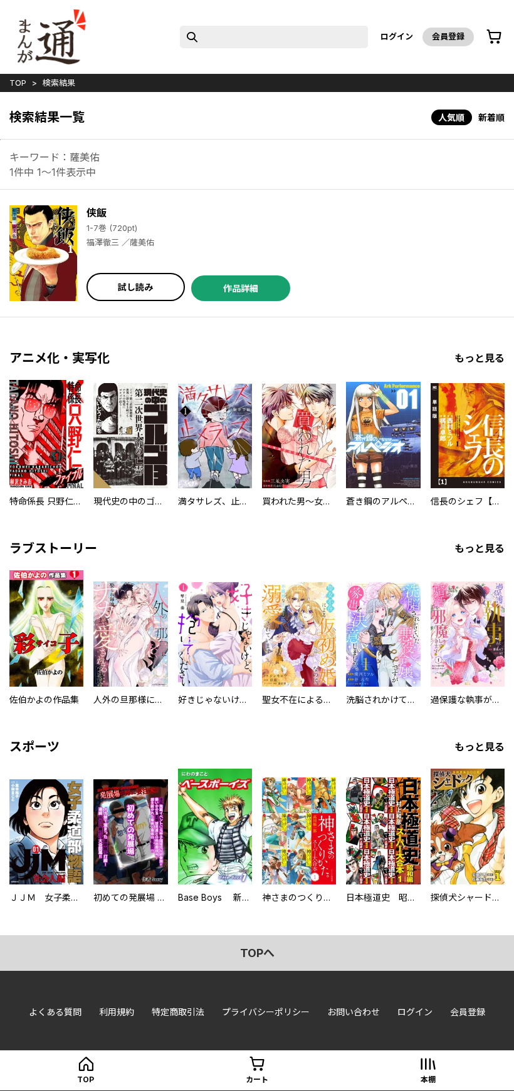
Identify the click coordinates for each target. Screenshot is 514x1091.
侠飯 (97, 213)
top (17, 83)
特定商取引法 (178, 1011)
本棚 (428, 1079)
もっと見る (479, 358)
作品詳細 (240, 288)
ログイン (396, 36)
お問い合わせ (353, 1011)
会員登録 (448, 36)
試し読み (135, 287)
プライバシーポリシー (266, 1011)
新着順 (491, 117)
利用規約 (116, 1011)
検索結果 (59, 83)
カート (257, 1079)
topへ (257, 953)
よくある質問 (55, 1011)
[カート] (493, 36)
